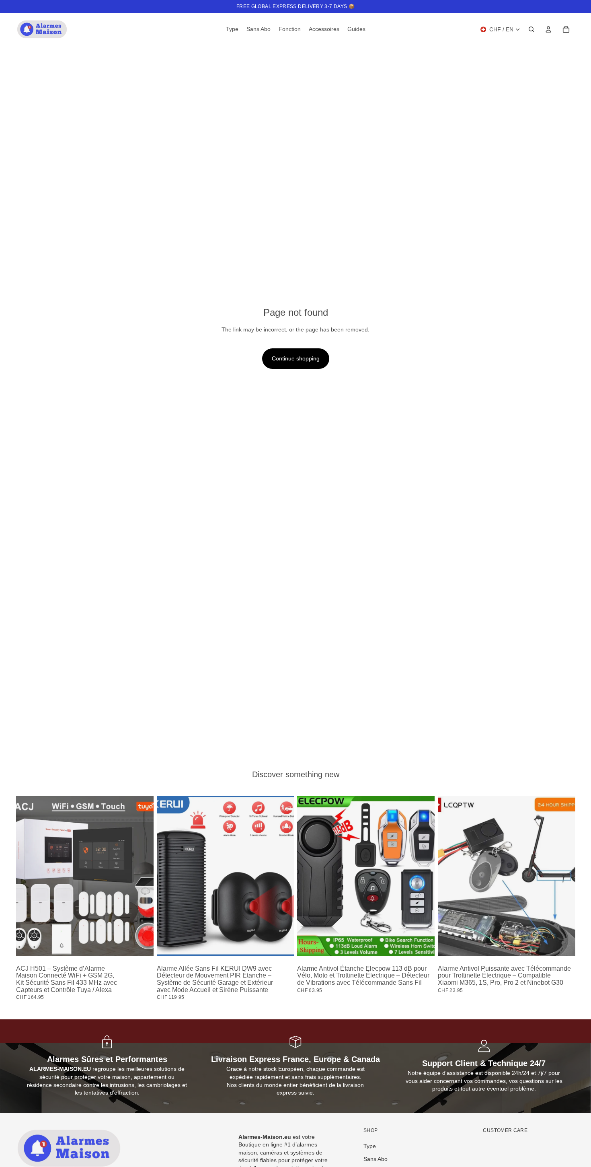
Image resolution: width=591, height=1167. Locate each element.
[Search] (531, 29)
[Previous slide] (28, 876)
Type (369, 1146)
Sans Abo (375, 1159)
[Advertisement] (295, 690)
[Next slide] (141, 876)
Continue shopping (296, 358)
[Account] (548, 29)
